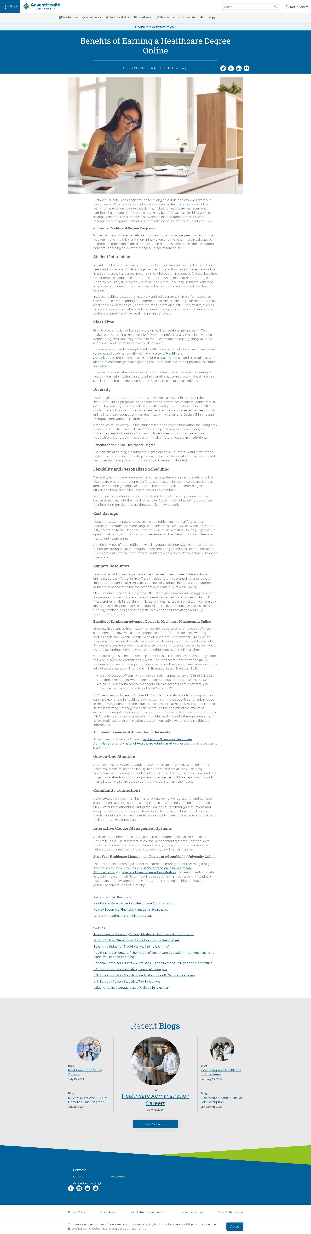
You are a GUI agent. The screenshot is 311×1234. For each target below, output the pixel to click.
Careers (78, 1176)
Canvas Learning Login (88, 1183)
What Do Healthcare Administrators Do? (122, 916)
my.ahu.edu (119, 1176)
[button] (10, 6)
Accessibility (107, 1212)
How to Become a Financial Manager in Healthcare (130, 909)
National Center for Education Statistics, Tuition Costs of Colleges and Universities (152, 963)
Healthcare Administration (154, 27)
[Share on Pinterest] (246, 67)
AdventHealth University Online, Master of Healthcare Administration (143, 934)
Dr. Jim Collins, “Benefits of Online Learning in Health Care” (136, 940)
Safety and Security (191, 1212)
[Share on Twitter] (223, 67)
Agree (234, 1226)
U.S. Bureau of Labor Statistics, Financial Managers (130, 969)
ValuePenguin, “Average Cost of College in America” (131, 988)
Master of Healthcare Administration (149, 743)
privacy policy (143, 1224)
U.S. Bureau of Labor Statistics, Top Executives (126, 981)
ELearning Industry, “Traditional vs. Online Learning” (131, 946)
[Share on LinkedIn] (239, 67)
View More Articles (155, 1124)
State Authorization (230, 1212)
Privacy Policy (77, 1212)
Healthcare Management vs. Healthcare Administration (133, 903)
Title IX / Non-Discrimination (147, 1212)
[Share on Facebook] (231, 67)
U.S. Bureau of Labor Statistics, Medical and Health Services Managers (144, 975)
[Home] (41, 6)
